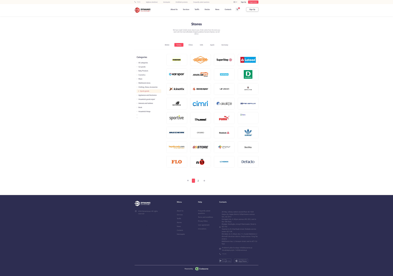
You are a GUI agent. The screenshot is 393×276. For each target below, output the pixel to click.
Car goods (141, 67)
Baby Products (143, 71)
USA (201, 45)
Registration (253, 2)
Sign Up (243, 2)
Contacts (228, 9)
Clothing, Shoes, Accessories (147, 87)
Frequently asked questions (201, 2)
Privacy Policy (203, 221)
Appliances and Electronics (147, 95)
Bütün (167, 45)
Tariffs (197, 9)
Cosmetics (141, 75)
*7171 (138, 2)
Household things (144, 111)
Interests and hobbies (145, 103)
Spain (212, 45)
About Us (174, 9)
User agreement (203, 225)
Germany (224, 45)
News (217, 9)
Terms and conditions (205, 217)
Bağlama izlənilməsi (152, 2)
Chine (191, 45)
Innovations (202, 229)
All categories (143, 63)
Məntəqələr (166, 2)
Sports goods (144, 91)
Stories (207, 9)
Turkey (178, 45)
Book (140, 107)
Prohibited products (182, 2)
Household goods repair (146, 99)
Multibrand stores (144, 83)
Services (186, 9)
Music (140, 79)
